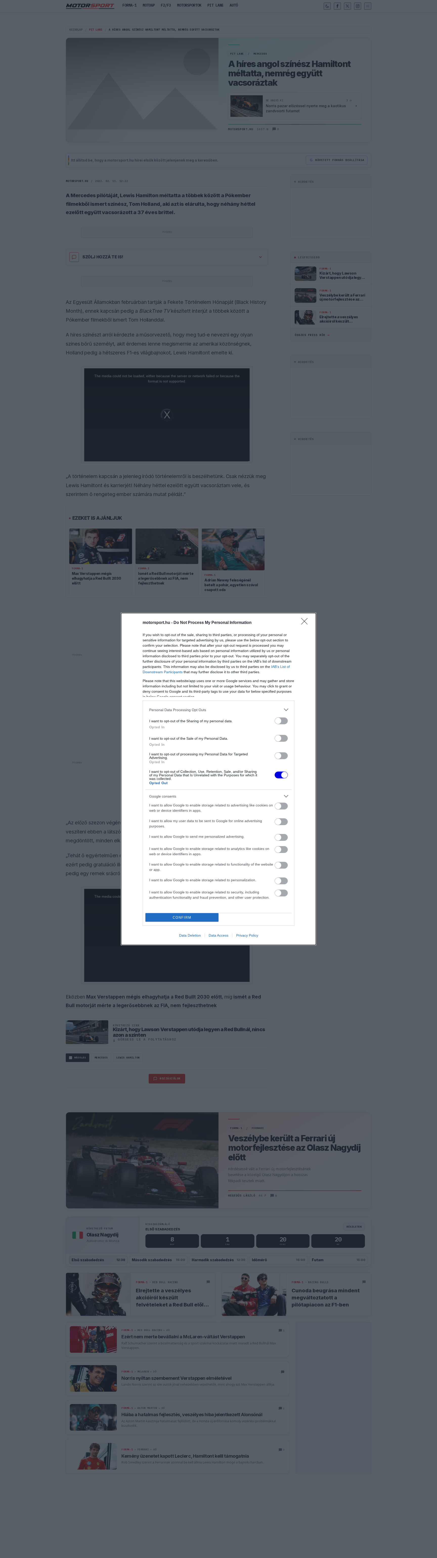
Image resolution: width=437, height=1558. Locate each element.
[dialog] (218, 779)
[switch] (281, 720)
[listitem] (218, 709)
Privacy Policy (247, 935)
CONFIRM (182, 917)
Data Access (218, 935)
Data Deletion (190, 935)
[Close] (306, 623)
